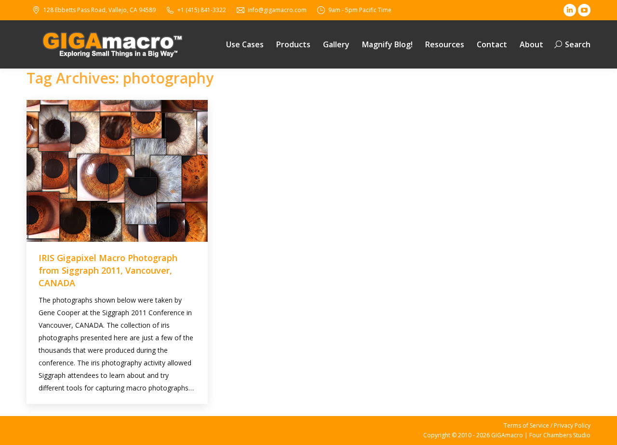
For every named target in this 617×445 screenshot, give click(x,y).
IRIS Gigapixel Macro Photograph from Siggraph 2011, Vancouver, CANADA (108, 270)
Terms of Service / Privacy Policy (547, 425)
